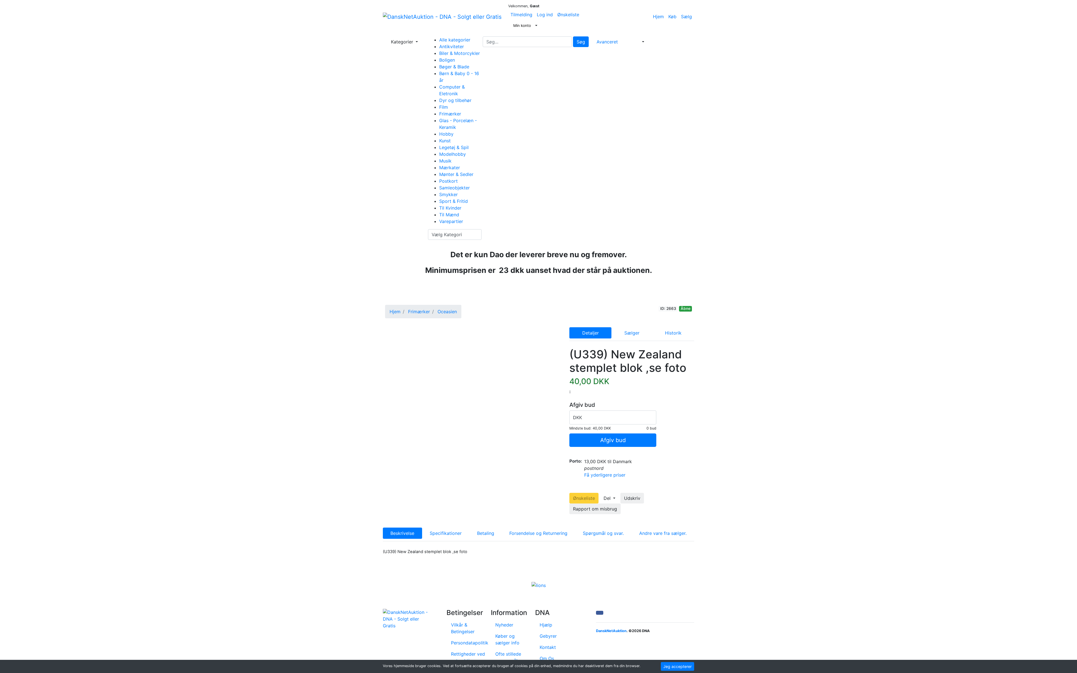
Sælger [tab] (631, 333)
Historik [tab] (673, 333)
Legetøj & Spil (454, 147)
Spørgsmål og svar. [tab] (603, 533)
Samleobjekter (454, 188)
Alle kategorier (454, 40)
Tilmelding (521, 14)
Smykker (448, 194)
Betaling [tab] (485, 533)
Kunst (445, 140)
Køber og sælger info (507, 639)
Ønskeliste (568, 14)
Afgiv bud (613, 440)
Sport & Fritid (453, 201)
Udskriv (632, 498)
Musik (445, 161)
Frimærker (450, 114)
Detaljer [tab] (590, 333)
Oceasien (447, 311)
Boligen (447, 60)
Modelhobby (452, 154)
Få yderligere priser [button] (604, 475)
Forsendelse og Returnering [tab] (538, 533)
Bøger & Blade (454, 66)
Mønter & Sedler (456, 174)
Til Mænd (449, 214)
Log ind (545, 14)
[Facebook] (599, 613)
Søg (581, 42)
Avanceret (607, 42)
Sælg (686, 16)
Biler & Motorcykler (459, 53)
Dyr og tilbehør (455, 100)
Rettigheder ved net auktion (468, 657)
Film (443, 107)
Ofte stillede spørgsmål (508, 657)
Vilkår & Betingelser (463, 628)
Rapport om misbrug (595, 509)
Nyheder (504, 625)
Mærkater (449, 167)
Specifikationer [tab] (446, 533)
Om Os (547, 658)
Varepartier (451, 221)
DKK (577, 417)
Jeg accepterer (677, 666)
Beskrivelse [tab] (402, 533)
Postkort (448, 181)
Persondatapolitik (469, 643)
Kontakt (548, 647)
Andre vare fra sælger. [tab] (663, 533)
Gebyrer (548, 636)
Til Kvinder (450, 208)
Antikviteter (451, 46)
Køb (672, 16)
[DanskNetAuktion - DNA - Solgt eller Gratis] (442, 16)
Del (608, 498)
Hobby (446, 134)
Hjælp (546, 625)
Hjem (658, 16)
